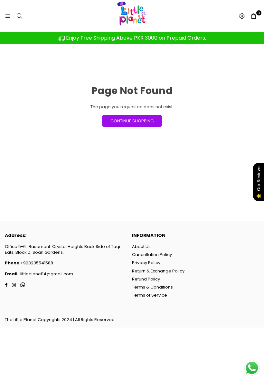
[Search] (19, 16)
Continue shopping (132, 121)
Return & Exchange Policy (158, 271)
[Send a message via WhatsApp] (252, 368)
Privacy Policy (146, 263)
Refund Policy (146, 279)
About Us (141, 246)
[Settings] (242, 16)
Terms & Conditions (152, 287)
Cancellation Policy (152, 255)
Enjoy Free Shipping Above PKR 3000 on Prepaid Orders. (135, 38)
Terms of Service (149, 295)
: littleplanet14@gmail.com (45, 274)
